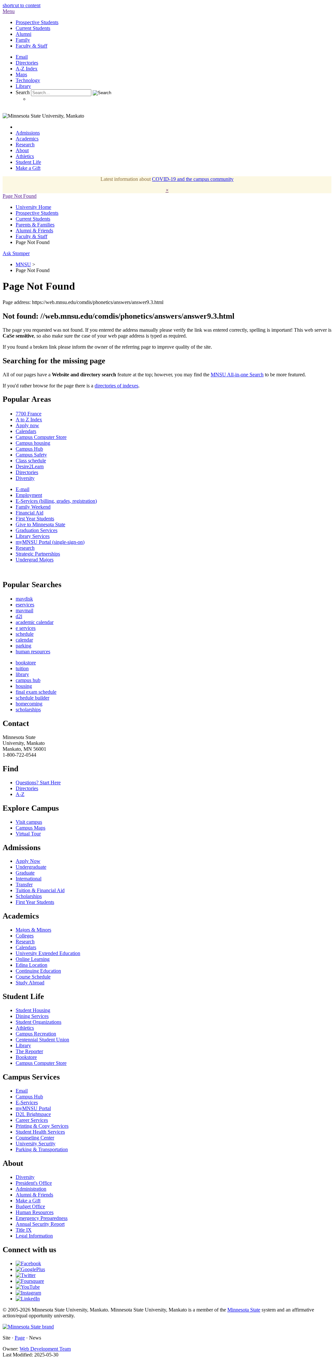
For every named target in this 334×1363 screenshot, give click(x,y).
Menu (9, 11)
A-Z (20, 794)
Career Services (32, 1120)
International (28, 878)
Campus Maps (30, 828)
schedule (25, 634)
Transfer (24, 884)
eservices (25, 604)
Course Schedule (33, 976)
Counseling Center (35, 1137)
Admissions (28, 133)
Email (22, 57)
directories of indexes (116, 385)
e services (26, 628)
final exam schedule (36, 692)
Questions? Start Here (38, 782)
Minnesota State (243, 1309)
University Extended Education (48, 953)
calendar (24, 640)
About (22, 150)
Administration (31, 1189)
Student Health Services (40, 1132)
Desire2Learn (30, 466)
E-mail (22, 489)
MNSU (23, 264)
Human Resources (34, 1212)
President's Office (34, 1183)
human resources (33, 651)
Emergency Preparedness (42, 1218)
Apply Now (28, 861)
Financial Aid (29, 512)
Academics (27, 138)
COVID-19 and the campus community (193, 179)
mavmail (24, 610)
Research (25, 144)
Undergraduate (31, 867)
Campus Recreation (36, 1034)
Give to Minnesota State (40, 524)
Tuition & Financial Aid (40, 890)
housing (24, 686)
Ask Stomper (16, 253)
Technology (28, 80)
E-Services (27, 1102)
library (22, 674)
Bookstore (26, 1057)
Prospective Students (37, 22)
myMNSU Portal (33, 1108)
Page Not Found (20, 196)
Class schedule (31, 460)
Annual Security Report (40, 1224)
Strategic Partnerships (38, 554)
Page (20, 1338)
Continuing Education (38, 971)
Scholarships (29, 896)
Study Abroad (30, 982)
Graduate (25, 873)
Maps (21, 74)
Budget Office (30, 1206)
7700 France (28, 413)
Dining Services (32, 1016)
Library (23, 86)
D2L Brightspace (33, 1114)
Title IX (24, 1230)
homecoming (29, 703)
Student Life (28, 162)
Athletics (25, 156)
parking (23, 645)
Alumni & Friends (34, 230)
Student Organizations (38, 1022)
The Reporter (29, 1051)
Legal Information (34, 1236)
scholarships (28, 709)
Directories (27, 62)
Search (23, 92)
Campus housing (33, 443)
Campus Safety (31, 454)
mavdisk (24, 599)
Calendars (26, 431)
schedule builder (32, 698)
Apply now (27, 425)
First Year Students (35, 518)
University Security (35, 1143)
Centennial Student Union (42, 1039)
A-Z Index (27, 68)
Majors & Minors (33, 930)
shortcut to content (21, 5)
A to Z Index (29, 419)
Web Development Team (45, 1349)
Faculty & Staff (31, 46)
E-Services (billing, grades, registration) (56, 501)
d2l (19, 616)
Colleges (25, 935)
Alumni (23, 34)
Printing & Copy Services (42, 1126)
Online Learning (33, 959)
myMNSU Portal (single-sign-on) (50, 542)
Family (23, 40)
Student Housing (33, 1010)
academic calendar (34, 622)
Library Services (33, 536)
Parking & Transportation (42, 1149)
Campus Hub (29, 449)
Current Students (33, 28)
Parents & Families (35, 224)
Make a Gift (28, 168)
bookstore (26, 662)
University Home (33, 207)
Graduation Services (36, 530)
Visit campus (29, 822)
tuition (22, 668)
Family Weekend (33, 507)
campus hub (28, 680)
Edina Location (31, 965)
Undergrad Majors (34, 559)
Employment (29, 495)
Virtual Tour (28, 833)
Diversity (25, 478)
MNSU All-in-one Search (237, 374)
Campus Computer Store (41, 437)
